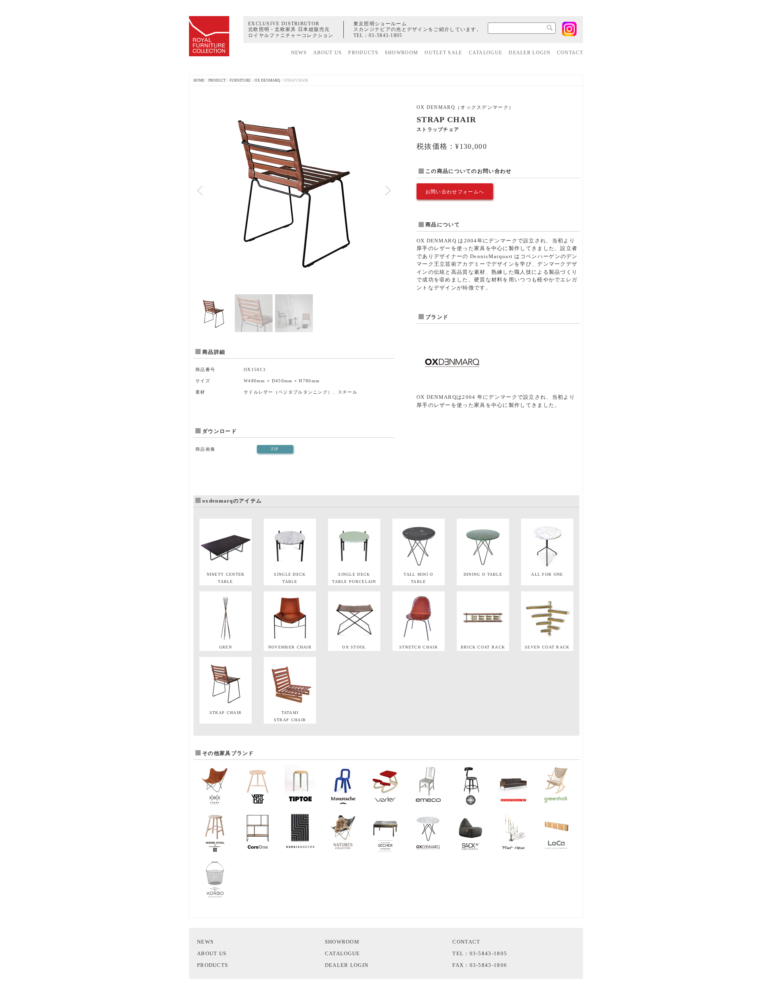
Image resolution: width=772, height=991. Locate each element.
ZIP (275, 449)
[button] (199, 190)
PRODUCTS (363, 52)
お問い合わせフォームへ (454, 192)
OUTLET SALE (443, 52)
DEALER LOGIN (529, 52)
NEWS (299, 52)
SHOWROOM (401, 52)
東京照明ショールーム (380, 24)
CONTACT (570, 52)
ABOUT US (327, 52)
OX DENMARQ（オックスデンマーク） (465, 107)
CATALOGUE (486, 52)
